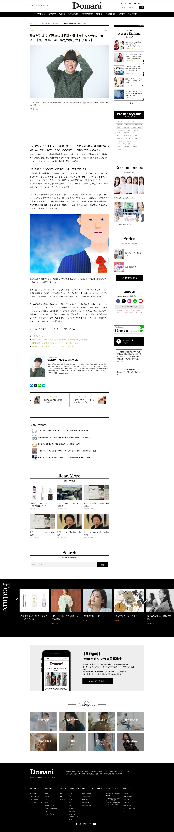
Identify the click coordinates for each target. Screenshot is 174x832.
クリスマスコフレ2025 (51, 808)
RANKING (132, 14)
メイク (46, 793)
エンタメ (71, 799)
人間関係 (120, 124)
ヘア (46, 799)
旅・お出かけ (72, 808)
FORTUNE (110, 14)
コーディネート (34, 793)
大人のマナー (132, 121)
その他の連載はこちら (129, 278)
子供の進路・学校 (87, 805)
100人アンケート (73, 817)
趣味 (140, 127)
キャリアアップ (138, 130)
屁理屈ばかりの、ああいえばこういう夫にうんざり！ (53, 346)
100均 (134, 127)
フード (70, 796)
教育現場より (85, 799)
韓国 (136, 135)
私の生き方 (72, 814)
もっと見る (129, 103)
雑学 (61, 793)
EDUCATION (87, 14)
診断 (119, 132)
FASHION (41, 14)
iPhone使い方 (121, 141)
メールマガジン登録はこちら (129, 307)
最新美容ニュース (49, 805)
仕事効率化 (126, 127)
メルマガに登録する (98, 681)
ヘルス (70, 802)
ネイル (46, 811)
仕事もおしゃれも (128, 132)
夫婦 (53, 23)
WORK (62, 14)
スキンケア (48, 796)
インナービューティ (50, 814)
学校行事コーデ (86, 796)
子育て (70, 805)
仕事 (61, 796)
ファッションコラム (35, 796)
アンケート (128, 340)
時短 (119, 146)
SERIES (122, 14)
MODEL (99, 14)
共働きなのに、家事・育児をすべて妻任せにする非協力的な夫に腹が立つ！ (62, 340)
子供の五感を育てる (87, 793)
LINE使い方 (131, 141)
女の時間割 (126, 146)
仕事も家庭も (121, 130)
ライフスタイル (39, 23)
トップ (31, 23)
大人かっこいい (137, 144)
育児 (119, 127)
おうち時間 (139, 124)
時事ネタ (135, 146)
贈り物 (70, 820)
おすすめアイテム (35, 799)
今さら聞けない (122, 121)
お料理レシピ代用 (122, 138)
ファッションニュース (36, 802)
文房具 (119, 149)
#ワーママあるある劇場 (124, 144)
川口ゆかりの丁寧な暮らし (124, 135)
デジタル (62, 799)
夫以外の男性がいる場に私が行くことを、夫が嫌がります (55, 343)
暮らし (70, 793)
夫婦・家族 (47, 23)
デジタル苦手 (133, 138)
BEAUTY (52, 14)
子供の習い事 (85, 802)
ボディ (46, 802)
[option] (34, 605)
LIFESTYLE (73, 14)
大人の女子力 (129, 124)
